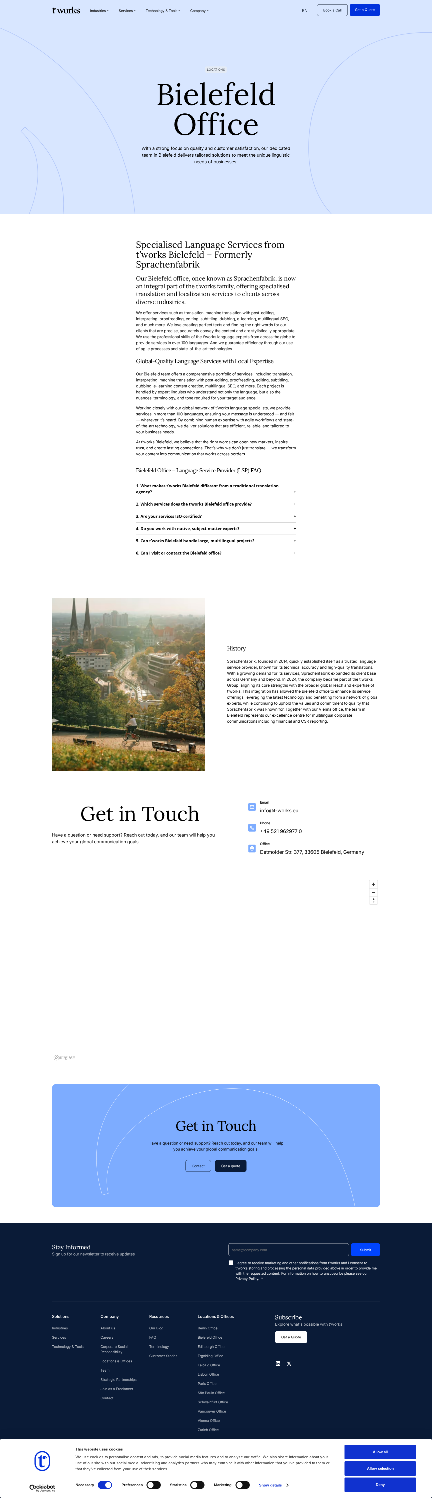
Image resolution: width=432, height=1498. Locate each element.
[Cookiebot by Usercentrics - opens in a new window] (42, 1488)
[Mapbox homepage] (65, 1058)
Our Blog (156, 1328)
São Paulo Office (211, 1393)
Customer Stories (163, 1356)
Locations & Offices (116, 1361)
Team (105, 1370)
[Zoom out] (374, 892)
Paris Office (207, 1383)
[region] (216, 970)
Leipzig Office (209, 1365)
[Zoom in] (374, 884)
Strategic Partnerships (118, 1379)
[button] (99, 10)
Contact (198, 1166)
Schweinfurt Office (213, 1402)
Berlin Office (208, 1328)
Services (59, 1337)
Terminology (159, 1346)
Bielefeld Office (210, 1337)
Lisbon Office (208, 1374)
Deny (380, 1485)
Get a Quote (365, 9)
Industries (60, 1328)
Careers (106, 1337)
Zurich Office (208, 1430)
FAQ (152, 1337)
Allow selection (380, 1468)
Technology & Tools (68, 1346)
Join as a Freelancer (116, 1389)
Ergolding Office (210, 1356)
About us (107, 1328)
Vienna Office (209, 1420)
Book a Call (332, 10)
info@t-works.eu (279, 811)
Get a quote (230, 1166)
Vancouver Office (212, 1411)
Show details (270, 1485)
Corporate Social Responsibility (114, 1349)
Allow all (380, 1452)
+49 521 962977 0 (281, 831)
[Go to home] (66, 9)
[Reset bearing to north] (374, 900)
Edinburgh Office (211, 1346)
